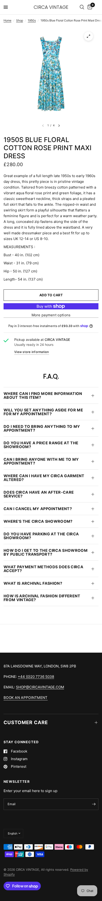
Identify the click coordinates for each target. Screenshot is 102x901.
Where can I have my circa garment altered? (44, 477)
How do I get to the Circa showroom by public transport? (46, 552)
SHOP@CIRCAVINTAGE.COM (40, 687)
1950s (32, 20)
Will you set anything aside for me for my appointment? (43, 412)
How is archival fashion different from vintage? (42, 598)
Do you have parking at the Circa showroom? (41, 536)
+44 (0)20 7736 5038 (36, 676)
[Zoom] (88, 36)
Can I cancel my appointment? (38, 508)
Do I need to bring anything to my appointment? (42, 428)
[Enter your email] (93, 804)
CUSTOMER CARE (26, 722)
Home (7, 20)
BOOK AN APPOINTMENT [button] (26, 698)
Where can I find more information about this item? (43, 395)
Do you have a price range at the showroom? (41, 444)
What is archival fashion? (33, 583)
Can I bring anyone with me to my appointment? (41, 461)
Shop (19, 20)
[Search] (82, 7)
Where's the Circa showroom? (38, 521)
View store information (31, 352)
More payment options (51, 315)
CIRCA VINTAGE (51, 7)
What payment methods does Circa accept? (43, 568)
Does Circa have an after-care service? (39, 494)
